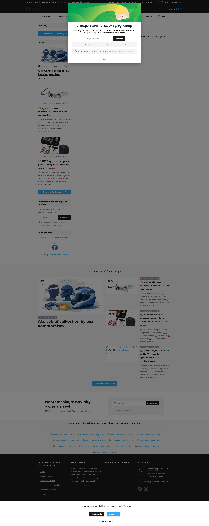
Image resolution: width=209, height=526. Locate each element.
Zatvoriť (104, 59)
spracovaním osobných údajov (103, 45)
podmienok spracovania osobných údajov (120, 51)
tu (115, 521)
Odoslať (119, 39)
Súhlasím (113, 514)
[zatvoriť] (136, 7)
